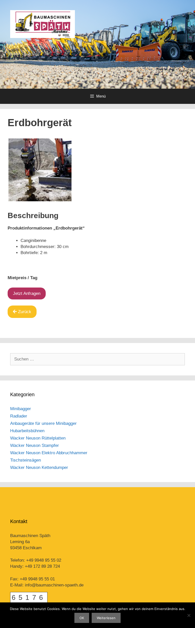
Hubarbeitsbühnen (27, 430)
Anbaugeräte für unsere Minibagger (43, 423)
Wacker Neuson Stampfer (34, 445)
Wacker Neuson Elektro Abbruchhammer (48, 452)
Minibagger (20, 408)
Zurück (24, 311)
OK (81, 618)
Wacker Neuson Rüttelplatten (38, 438)
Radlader (18, 416)
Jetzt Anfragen (26, 293)
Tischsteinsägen (25, 460)
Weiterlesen (106, 618)
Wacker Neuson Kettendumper (39, 467)
